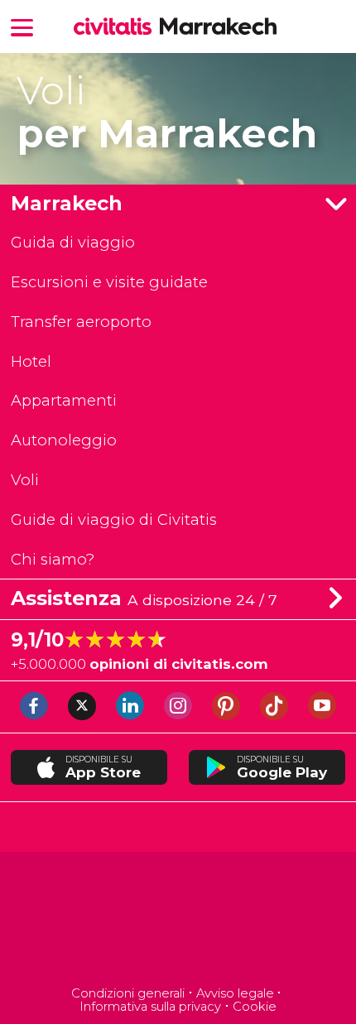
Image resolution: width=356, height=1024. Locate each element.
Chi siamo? (52, 559)
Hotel (31, 361)
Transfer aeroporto (81, 321)
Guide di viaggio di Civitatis (114, 519)
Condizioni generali (128, 993)
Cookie (255, 1006)
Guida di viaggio (73, 242)
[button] (22, 26)
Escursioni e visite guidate (109, 281)
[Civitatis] (178, 921)
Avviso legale (235, 993)
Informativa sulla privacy (150, 1006)
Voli (25, 479)
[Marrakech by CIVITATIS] (117, 27)
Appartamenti (64, 400)
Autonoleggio (64, 440)
